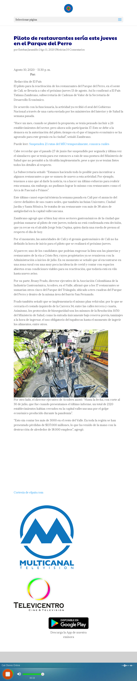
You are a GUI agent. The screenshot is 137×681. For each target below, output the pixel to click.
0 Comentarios (76, 49)
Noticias (61, 49)
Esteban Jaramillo (28, 49)
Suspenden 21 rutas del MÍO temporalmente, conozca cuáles (69, 144)
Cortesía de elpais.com (28, 492)
